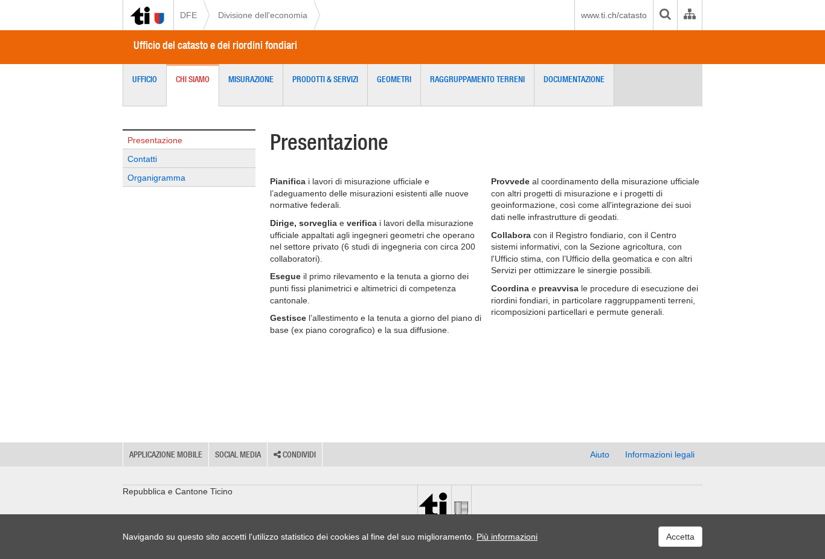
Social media (238, 454)
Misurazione (251, 79)
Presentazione (154, 140)
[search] (665, 15)
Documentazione (574, 79)
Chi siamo (193, 79)
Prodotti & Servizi (325, 79)
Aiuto (599, 454)
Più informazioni (507, 536)
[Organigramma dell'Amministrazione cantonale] (689, 15)
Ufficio (144, 79)
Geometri (394, 79)
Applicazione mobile (165, 454)
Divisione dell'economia (262, 15)
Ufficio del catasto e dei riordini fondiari (215, 45)
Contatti (142, 159)
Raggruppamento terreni (477, 79)
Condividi (298, 454)
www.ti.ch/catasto (614, 15)
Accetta (680, 536)
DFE (188, 15)
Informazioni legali (660, 454)
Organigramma (156, 178)
